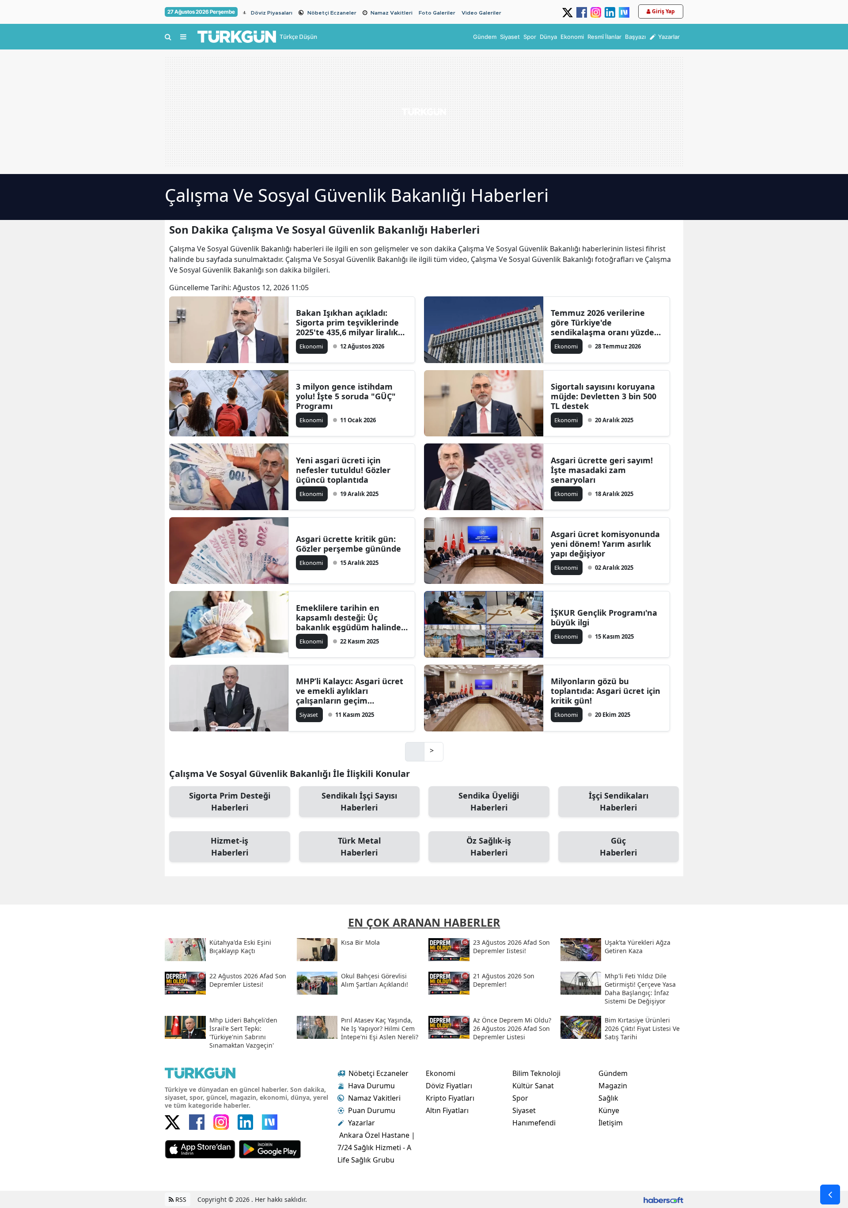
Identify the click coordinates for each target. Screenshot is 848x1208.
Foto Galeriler (437, 12)
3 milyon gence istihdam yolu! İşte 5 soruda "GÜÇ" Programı (346, 396)
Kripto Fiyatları (450, 1098)
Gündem (613, 1073)
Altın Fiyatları (447, 1110)
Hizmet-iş (229, 846)
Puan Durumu (371, 1110)
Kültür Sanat (533, 1086)
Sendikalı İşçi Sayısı (359, 801)
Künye (608, 1110)
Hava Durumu (371, 1086)
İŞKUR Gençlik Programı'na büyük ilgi (604, 617)
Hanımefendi (534, 1123)
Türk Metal (359, 846)
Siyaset (524, 1110)
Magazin (612, 1086)
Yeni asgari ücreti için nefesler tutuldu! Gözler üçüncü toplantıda (343, 470)
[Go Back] (830, 1194)
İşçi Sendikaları (618, 801)
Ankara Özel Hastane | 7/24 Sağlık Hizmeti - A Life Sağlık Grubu (376, 1147)
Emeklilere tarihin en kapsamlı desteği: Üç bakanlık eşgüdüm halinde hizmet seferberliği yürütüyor (348, 617)
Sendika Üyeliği (488, 801)
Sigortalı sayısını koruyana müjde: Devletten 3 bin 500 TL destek (603, 396)
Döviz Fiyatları (449, 1086)
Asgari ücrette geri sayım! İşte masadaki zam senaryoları (602, 470)
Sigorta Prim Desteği (229, 801)
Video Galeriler (481, 12)
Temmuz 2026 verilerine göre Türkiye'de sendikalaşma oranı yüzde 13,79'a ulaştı (602, 322)
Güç (618, 846)
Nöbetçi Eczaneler (331, 12)
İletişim (610, 1123)
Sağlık (608, 1098)
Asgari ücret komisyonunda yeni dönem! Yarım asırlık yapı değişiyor (605, 543)
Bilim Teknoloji (536, 1073)
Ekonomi (440, 1073)
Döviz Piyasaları (271, 12)
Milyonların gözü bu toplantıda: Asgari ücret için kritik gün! (605, 690)
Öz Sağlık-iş (488, 846)
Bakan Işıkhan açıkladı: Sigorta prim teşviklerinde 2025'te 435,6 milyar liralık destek (347, 322)
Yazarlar (361, 1123)
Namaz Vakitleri (392, 12)
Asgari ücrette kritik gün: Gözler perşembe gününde (348, 543)
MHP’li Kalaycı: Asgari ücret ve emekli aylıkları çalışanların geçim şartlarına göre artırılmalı (349, 690)
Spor (520, 1098)
